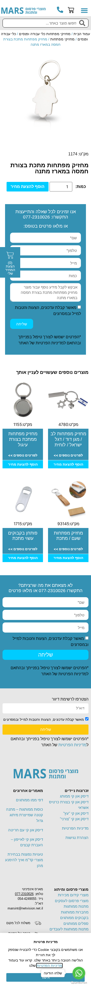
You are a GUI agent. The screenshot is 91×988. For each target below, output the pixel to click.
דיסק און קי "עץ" (75, 813)
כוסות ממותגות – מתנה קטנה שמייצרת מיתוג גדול (24, 815)
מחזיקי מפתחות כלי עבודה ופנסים (45, 34)
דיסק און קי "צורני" (74, 819)
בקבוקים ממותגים (74, 917)
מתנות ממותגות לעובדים (69, 929)
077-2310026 (36, 217)
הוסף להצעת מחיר (27, 186)
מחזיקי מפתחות (62, 39)
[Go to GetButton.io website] (79, 982)
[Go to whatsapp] (79, 973)
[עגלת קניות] (71, 10)
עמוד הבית (82, 34)
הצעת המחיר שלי (10, 268)
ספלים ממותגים (75, 923)
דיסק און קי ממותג (74, 796)
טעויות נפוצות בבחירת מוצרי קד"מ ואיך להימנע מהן (24, 860)
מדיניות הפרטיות (50, 343)
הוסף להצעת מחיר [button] (68, 464)
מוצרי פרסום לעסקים (71, 901)
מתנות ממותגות (76, 906)
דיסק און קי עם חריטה (25, 830)
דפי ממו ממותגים (29, 800)
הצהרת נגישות (76, 837)
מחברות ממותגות (74, 912)
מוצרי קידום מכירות (73, 895)
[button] (84, 10)
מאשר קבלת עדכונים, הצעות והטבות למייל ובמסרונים (43, 719)
